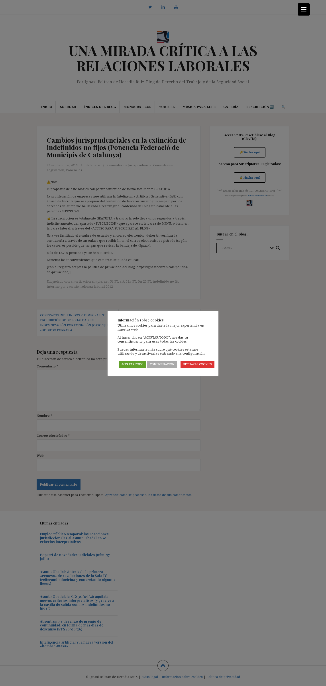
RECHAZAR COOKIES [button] (197, 364)
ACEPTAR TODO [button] (132, 364)
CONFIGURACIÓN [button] (162, 364)
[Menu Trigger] (304, 9)
